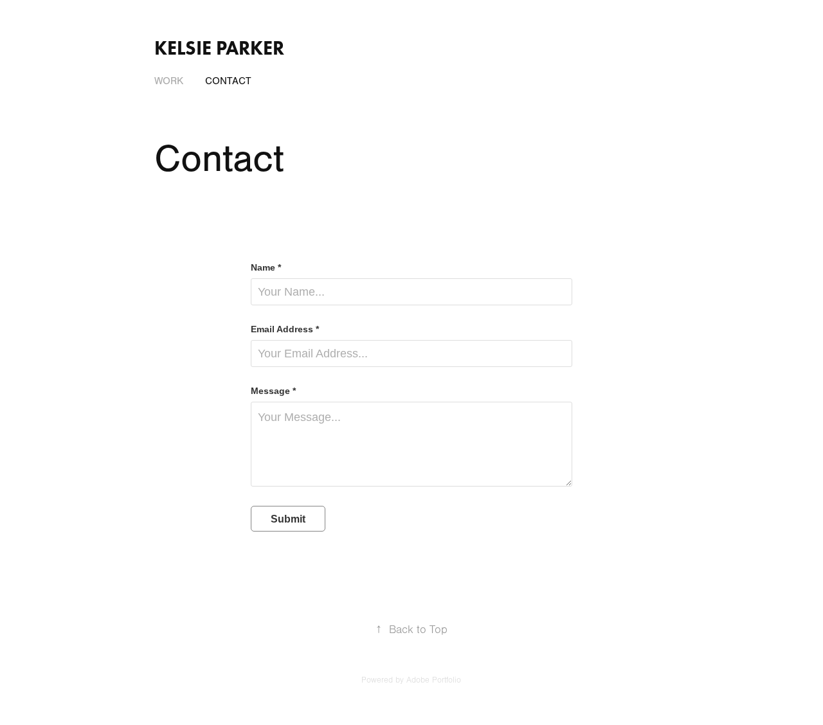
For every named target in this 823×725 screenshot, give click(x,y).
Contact (228, 81)
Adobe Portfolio (433, 680)
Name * (266, 267)
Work (168, 81)
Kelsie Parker (219, 48)
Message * (273, 390)
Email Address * (285, 329)
